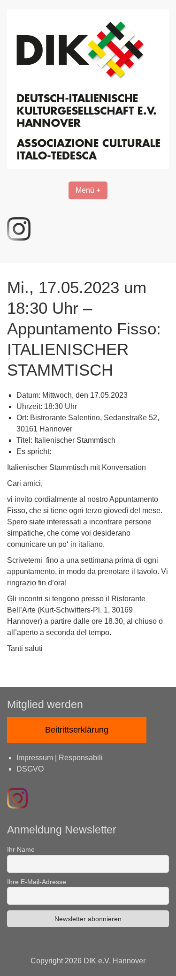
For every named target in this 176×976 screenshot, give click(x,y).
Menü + (88, 190)
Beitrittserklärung (76, 729)
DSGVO (30, 769)
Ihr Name (21, 849)
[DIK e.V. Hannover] (88, 166)
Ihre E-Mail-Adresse (36, 881)
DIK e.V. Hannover (114, 961)
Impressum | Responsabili (59, 758)
